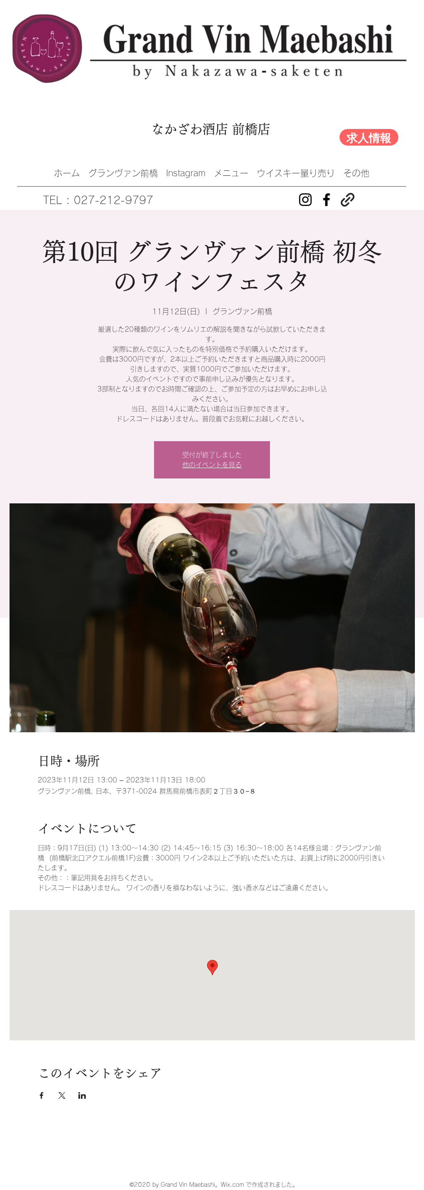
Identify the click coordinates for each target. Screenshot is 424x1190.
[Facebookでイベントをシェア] (42, 1095)
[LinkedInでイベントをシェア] (82, 1095)
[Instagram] (305, 199)
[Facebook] (326, 199)
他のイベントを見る (212, 464)
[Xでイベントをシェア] (62, 1095)
